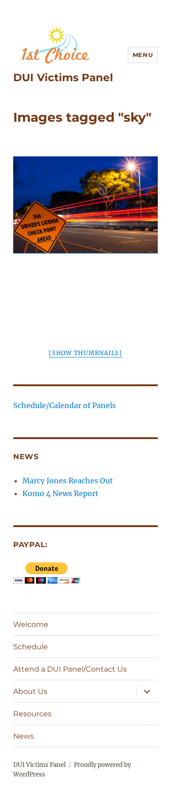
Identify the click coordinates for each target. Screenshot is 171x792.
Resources (32, 713)
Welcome (30, 624)
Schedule (30, 646)
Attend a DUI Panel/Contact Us (70, 669)
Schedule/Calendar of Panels (64, 405)
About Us (30, 691)
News (23, 736)
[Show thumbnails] (85, 353)
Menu (143, 54)
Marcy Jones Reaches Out (67, 480)
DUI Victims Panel (63, 77)
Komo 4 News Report (60, 493)
